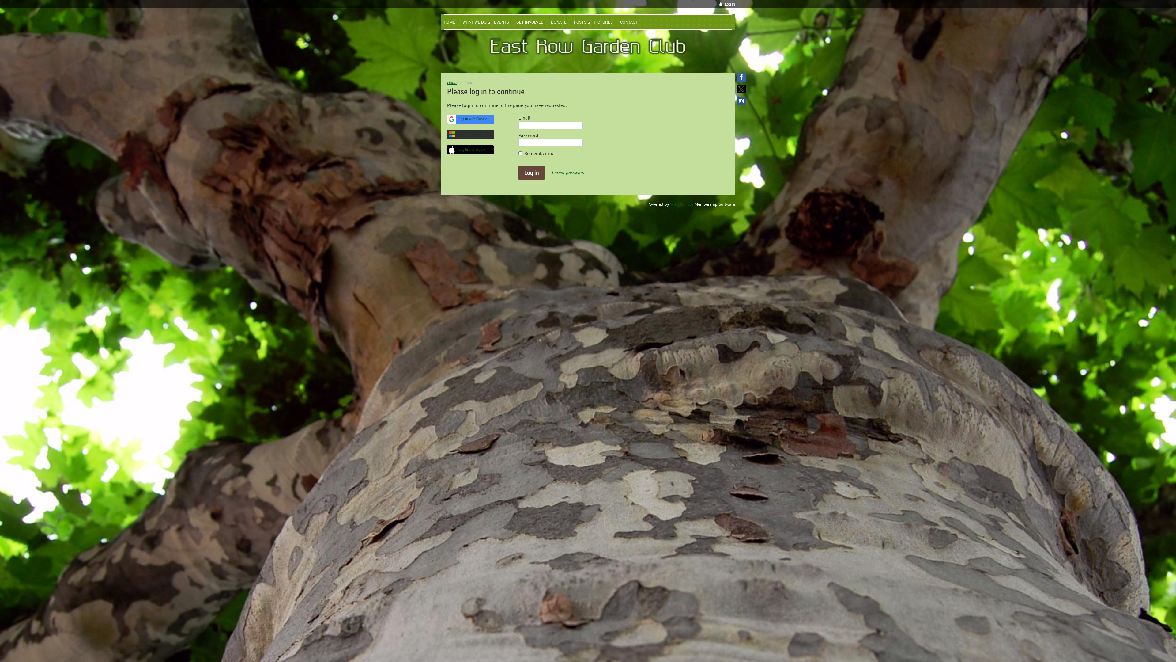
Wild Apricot (681, 204)
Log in (730, 4)
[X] (741, 89)
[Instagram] (741, 101)
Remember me (539, 153)
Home (452, 82)
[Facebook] (741, 77)
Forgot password (568, 172)
